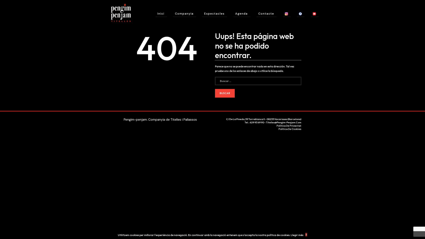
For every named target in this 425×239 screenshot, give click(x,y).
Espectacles (214, 13)
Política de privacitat (289, 125)
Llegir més (297, 235)
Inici (160, 13)
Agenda (241, 13)
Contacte (266, 13)
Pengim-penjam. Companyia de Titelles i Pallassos (160, 120)
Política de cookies (290, 129)
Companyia (184, 13)
